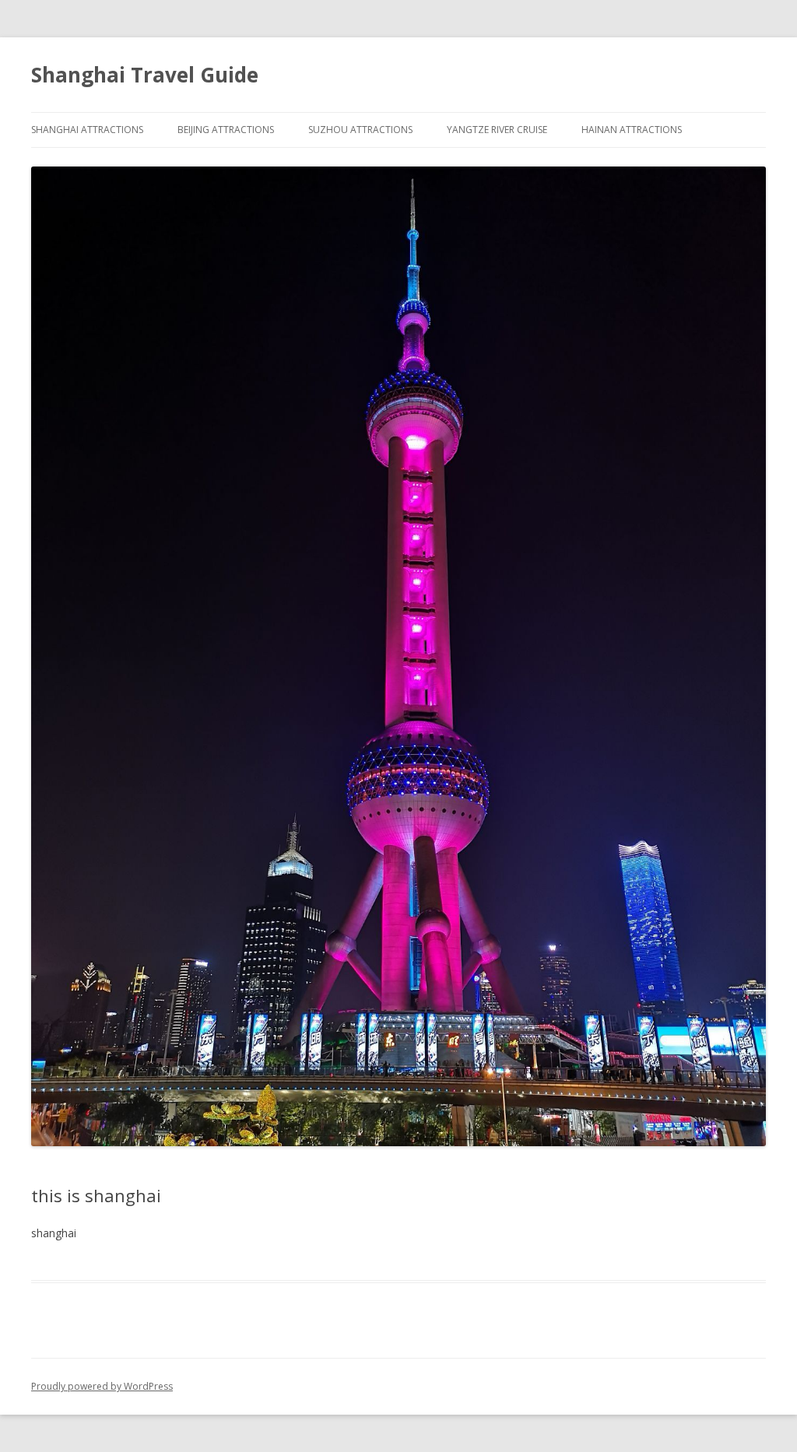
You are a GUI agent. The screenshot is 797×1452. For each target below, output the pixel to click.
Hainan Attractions (631, 129)
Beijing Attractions (225, 129)
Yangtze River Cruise (497, 129)
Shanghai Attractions (87, 129)
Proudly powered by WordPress (102, 1386)
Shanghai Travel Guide (144, 75)
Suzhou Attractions (360, 129)
